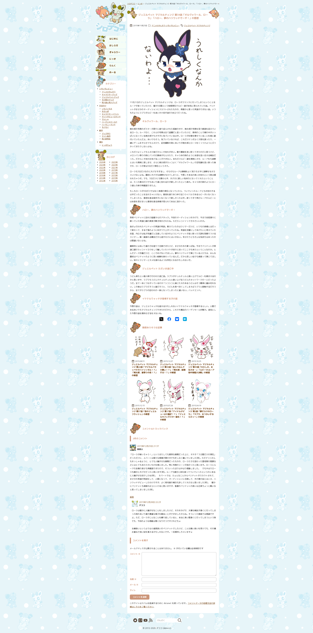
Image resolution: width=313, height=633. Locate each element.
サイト (133, 590)
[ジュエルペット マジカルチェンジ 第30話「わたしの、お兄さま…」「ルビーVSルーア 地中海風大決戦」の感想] (201, 358)
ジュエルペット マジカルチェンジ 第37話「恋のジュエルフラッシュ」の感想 (145, 411)
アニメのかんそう (158, 25)
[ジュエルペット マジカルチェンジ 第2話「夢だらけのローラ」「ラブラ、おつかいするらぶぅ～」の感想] (201, 402)
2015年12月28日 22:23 (150, 502)
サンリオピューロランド (111, 116)
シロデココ (131, 4)
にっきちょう (107, 145)
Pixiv (140, 620)
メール (134, 584)
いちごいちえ (107, 109)
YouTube (145, 620)
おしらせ (113, 45)
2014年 (102, 178)
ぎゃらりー (114, 52)
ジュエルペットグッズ (110, 97)
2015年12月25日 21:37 (148, 446)
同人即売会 (106, 139)
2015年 (115, 175)
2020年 (102, 170)
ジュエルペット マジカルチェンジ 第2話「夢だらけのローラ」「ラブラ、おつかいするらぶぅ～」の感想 (201, 412)
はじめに (113, 38)
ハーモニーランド (109, 124)
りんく (112, 65)
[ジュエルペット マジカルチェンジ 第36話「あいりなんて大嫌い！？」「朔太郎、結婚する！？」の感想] (173, 358)
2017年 (115, 173)
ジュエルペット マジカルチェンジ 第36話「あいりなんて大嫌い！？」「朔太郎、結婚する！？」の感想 (173, 368)
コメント (135, 554)
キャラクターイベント (110, 114)
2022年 (102, 167)
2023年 (115, 165)
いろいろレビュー (172, 25)
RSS (151, 620)
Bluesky (177, 319)
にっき (112, 58)
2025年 (115, 162)
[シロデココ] (110, 17)
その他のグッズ (108, 100)
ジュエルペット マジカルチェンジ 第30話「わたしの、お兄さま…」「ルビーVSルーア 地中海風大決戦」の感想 (201, 368)
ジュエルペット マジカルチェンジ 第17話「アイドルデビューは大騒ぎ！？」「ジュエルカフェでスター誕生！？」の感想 (173, 414)
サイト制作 (106, 136)
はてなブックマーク (185, 319)
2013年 (115, 178)
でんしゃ (105, 119)
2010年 (115, 181)
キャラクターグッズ (109, 94)
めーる (112, 72)
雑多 (101, 142)
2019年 (115, 170)
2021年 (115, 167)
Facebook (169, 319)
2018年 (102, 173)
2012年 (102, 181)
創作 (101, 130)
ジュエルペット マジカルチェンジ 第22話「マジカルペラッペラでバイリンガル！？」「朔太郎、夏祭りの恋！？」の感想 (145, 370)
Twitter (161, 319)
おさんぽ (105, 111)
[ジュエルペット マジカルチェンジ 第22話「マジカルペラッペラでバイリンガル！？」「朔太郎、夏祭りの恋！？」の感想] (145, 358)
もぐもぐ (105, 127)
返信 (132, 497)
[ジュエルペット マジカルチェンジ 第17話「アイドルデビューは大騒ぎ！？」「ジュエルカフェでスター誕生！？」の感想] (173, 402)
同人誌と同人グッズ (109, 102)
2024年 (102, 165)
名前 (133, 579)
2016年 (102, 175)
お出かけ (102, 105)
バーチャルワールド (109, 122)
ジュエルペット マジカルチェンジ (197, 25)
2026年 (102, 162)
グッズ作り (106, 133)
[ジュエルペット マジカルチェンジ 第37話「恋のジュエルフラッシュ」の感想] (145, 402)
